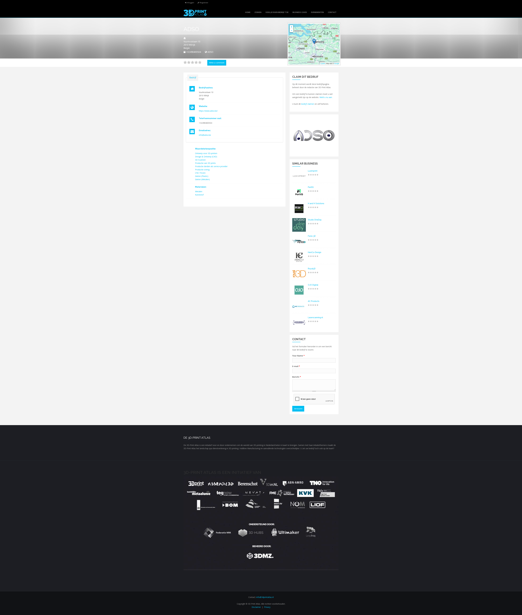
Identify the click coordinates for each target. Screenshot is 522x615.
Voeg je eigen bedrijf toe (276, 12)
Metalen (198, 191)
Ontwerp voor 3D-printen (206, 153)
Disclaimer (256, 607)
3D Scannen (200, 160)
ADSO (210, 52)
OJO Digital (313, 285)
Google (336, 63)
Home (247, 12)
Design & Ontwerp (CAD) (206, 156)
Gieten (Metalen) (202, 179)
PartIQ (311, 187)
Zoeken (257, 12)
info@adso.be (205, 135)
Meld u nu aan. (325, 97)
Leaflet (323, 63)
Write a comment (216, 62)
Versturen (298, 408)
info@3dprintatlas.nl (265, 597)
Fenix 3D (312, 236)
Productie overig (202, 169)
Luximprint (312, 171)
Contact (332, 12)
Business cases (300, 12)
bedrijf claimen (307, 104)
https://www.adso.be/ (208, 111)
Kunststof (199, 194)
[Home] (195, 12)
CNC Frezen (200, 173)
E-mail (296, 366)
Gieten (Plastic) (201, 176)
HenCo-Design (314, 252)
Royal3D (312, 269)
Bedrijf (192, 77)
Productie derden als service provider (211, 166)
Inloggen (190, 2)
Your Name (298, 355)
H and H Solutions (316, 203)
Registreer (204, 2)
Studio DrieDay (315, 220)
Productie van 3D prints (205, 163)
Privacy (267, 607)
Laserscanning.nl (315, 317)
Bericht (296, 377)
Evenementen (317, 12)
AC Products (313, 301)
